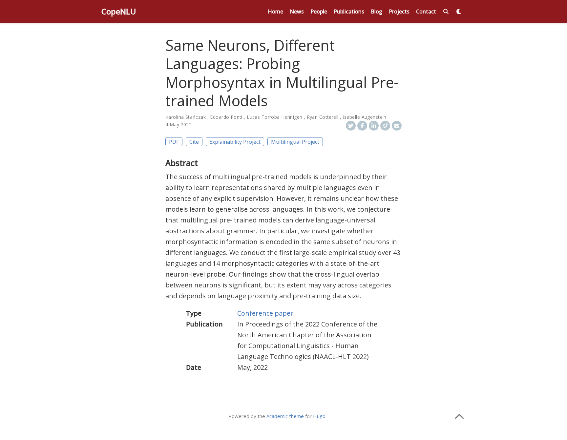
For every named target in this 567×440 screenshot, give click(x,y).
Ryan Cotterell (323, 117)
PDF (174, 141)
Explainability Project (235, 141)
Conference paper (265, 313)
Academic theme (285, 416)
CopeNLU (118, 11)
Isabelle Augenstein (365, 117)
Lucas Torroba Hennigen (274, 117)
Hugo (319, 416)
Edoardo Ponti (226, 117)
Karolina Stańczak (185, 117)
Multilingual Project (295, 141)
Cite (194, 141)
